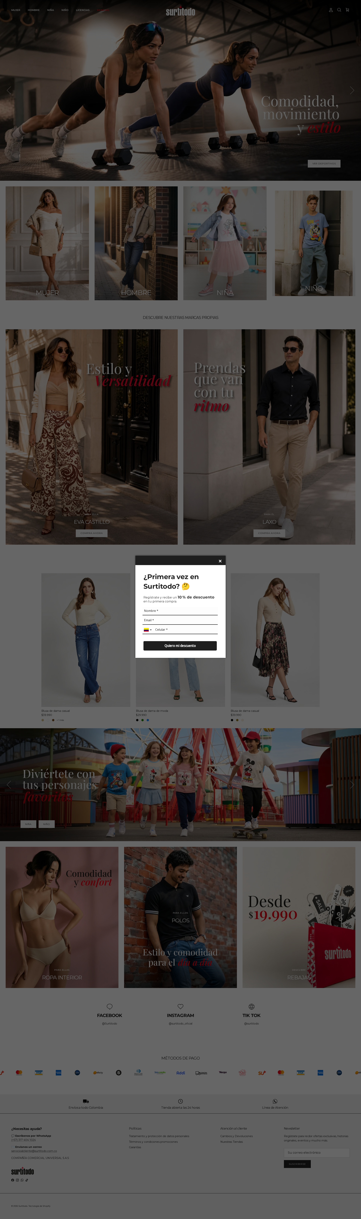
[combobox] (148, 630)
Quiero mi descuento (180, 645)
